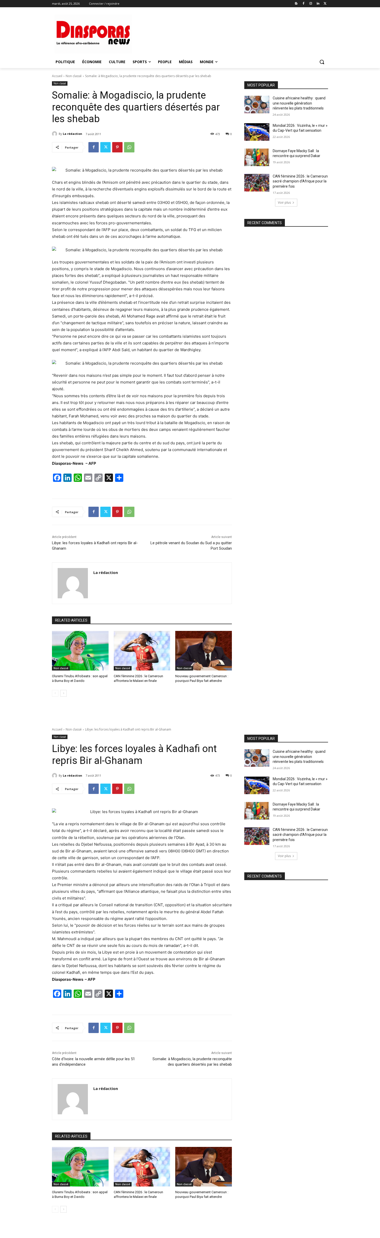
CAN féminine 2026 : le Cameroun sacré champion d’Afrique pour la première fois (300, 181)
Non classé (74, 76)
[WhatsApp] (129, 147)
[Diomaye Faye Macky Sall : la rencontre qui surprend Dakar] (256, 157)
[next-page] (63, 693)
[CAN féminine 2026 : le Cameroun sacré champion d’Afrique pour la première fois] (256, 182)
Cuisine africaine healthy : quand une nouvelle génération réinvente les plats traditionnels (299, 103)
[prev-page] (55, 693)
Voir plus (284, 202)
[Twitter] (325, 4)
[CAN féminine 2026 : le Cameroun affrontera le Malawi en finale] (142, 650)
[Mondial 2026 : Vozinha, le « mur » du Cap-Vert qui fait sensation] (256, 132)
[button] (322, 62)
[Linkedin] (318, 4)
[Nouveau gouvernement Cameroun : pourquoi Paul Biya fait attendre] (203, 650)
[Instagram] (311, 4)
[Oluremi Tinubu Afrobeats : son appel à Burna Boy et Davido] (80, 650)
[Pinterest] (117, 147)
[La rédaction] (55, 133)
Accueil (57, 76)
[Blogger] (296, 4)
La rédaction (72, 134)
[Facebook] (304, 4)
